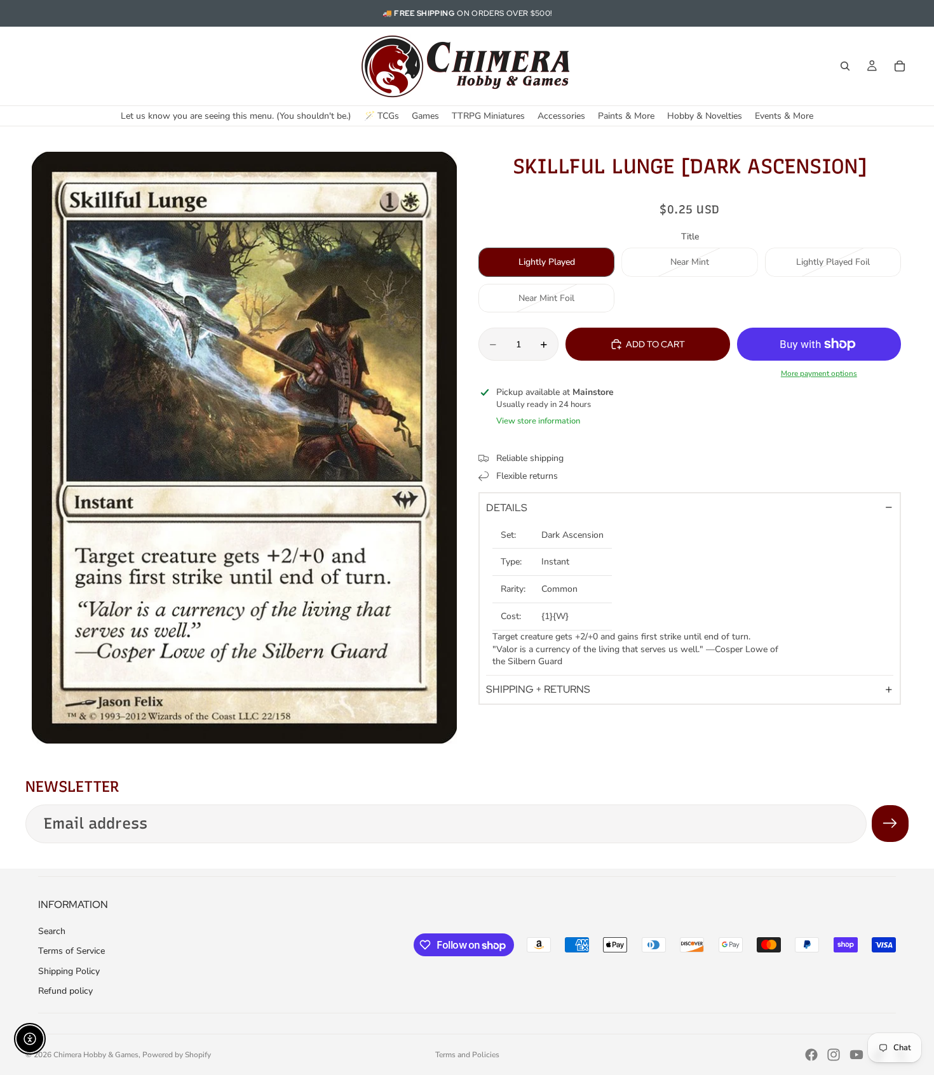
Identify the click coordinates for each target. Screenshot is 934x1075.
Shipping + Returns (538, 689)
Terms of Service (71, 951)
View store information (538, 421)
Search (51, 931)
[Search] (845, 66)
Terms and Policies (467, 1055)
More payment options (819, 373)
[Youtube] (856, 1054)
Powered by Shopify (176, 1055)
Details (506, 507)
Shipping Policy (69, 971)
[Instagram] (833, 1054)
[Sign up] (890, 823)
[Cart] (900, 66)
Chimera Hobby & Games (96, 1055)
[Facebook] (811, 1054)
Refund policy (65, 991)
